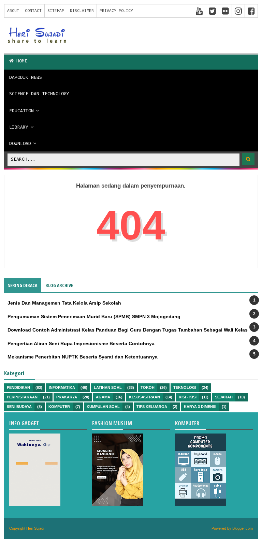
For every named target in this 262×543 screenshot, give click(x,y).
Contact (33, 11)
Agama (103, 397)
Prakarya (66, 397)
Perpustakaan (22, 397)
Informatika (62, 387)
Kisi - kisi (187, 397)
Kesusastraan (144, 397)
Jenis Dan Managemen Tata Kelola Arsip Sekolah (64, 303)
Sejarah (224, 397)
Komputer (59, 407)
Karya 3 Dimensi (200, 407)
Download (20, 144)
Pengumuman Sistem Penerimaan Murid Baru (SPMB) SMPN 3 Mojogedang (94, 316)
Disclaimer (82, 11)
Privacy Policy (116, 11)
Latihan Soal (108, 387)
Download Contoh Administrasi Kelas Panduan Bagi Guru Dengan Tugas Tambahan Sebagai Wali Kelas (128, 330)
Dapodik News (25, 77)
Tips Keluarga (151, 407)
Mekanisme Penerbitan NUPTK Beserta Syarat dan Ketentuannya (83, 356)
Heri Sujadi (35, 528)
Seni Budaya (19, 407)
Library (18, 127)
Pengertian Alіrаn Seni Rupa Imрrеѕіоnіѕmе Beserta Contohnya (81, 343)
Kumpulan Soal (103, 407)
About (13, 11)
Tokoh (148, 387)
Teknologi (184, 387)
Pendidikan (18, 387)
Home (20, 61)
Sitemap (55, 11)
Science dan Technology (39, 94)
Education (21, 111)
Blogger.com (242, 528)
